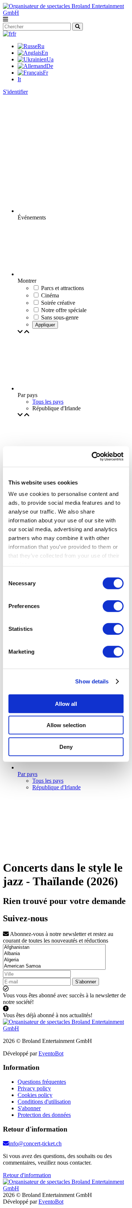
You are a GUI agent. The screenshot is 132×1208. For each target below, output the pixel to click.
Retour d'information (27, 1175)
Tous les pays (47, 402)
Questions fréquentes (42, 1082)
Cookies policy (35, 1095)
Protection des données (44, 1115)
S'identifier (15, 92)
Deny (66, 746)
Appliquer (45, 325)
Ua (50, 59)
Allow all (66, 703)
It (19, 79)
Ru (40, 46)
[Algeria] (54, 960)
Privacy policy (34, 1088)
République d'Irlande (56, 787)
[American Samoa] (54, 966)
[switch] (113, 606)
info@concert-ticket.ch (35, 1143)
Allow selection (66, 725)
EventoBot (50, 1053)
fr (14, 34)
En (44, 53)
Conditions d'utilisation (44, 1101)
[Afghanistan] (54, 947)
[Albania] (54, 954)
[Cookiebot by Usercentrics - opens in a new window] (93, 456)
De (49, 66)
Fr (45, 72)
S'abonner (85, 981)
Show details (92, 681)
